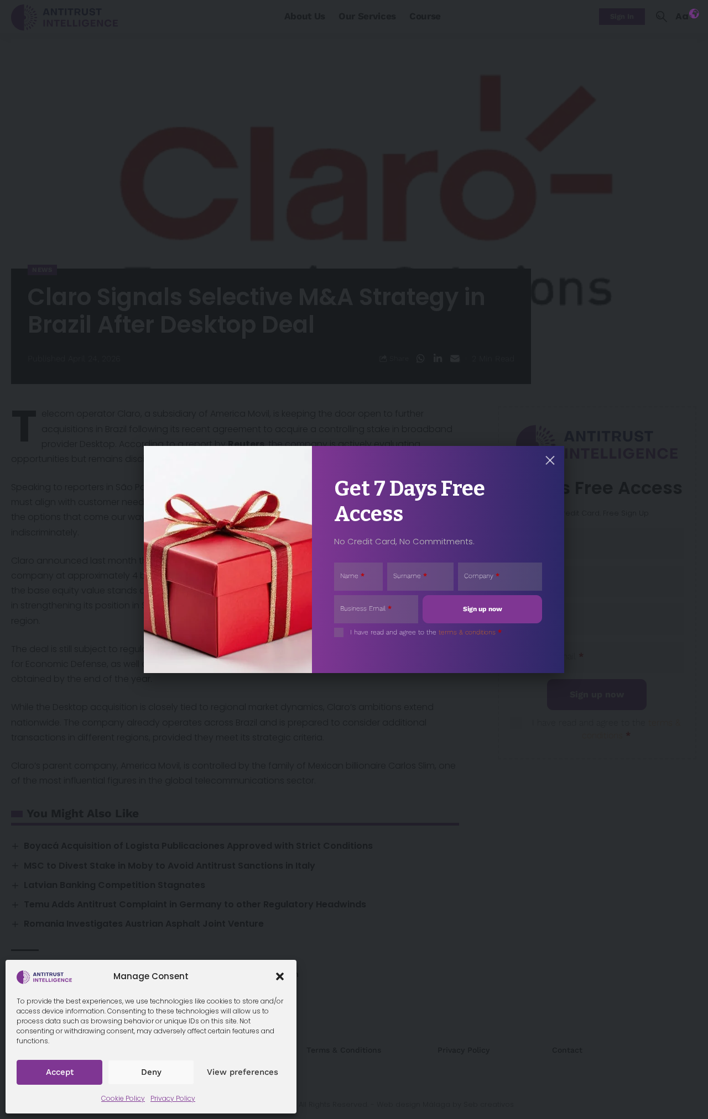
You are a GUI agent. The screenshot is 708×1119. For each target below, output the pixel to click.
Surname (410, 576)
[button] (279, 976)
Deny (151, 1072)
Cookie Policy (123, 1098)
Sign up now (482, 609)
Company (481, 576)
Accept (60, 1072)
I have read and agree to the (426, 632)
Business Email (366, 608)
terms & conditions (467, 632)
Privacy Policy (172, 1098)
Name (352, 576)
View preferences (242, 1072)
